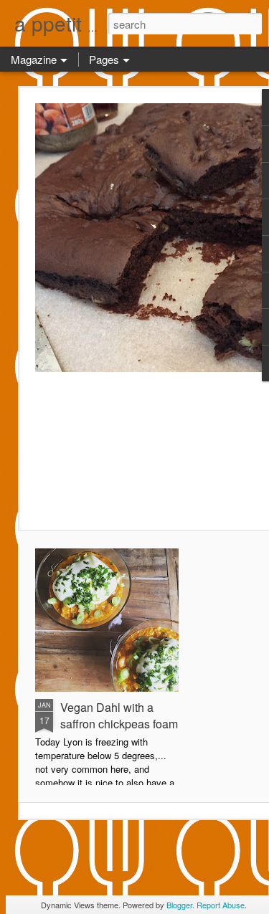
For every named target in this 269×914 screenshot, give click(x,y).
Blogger (179, 904)
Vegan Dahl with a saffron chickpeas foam (119, 715)
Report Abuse (221, 904)
